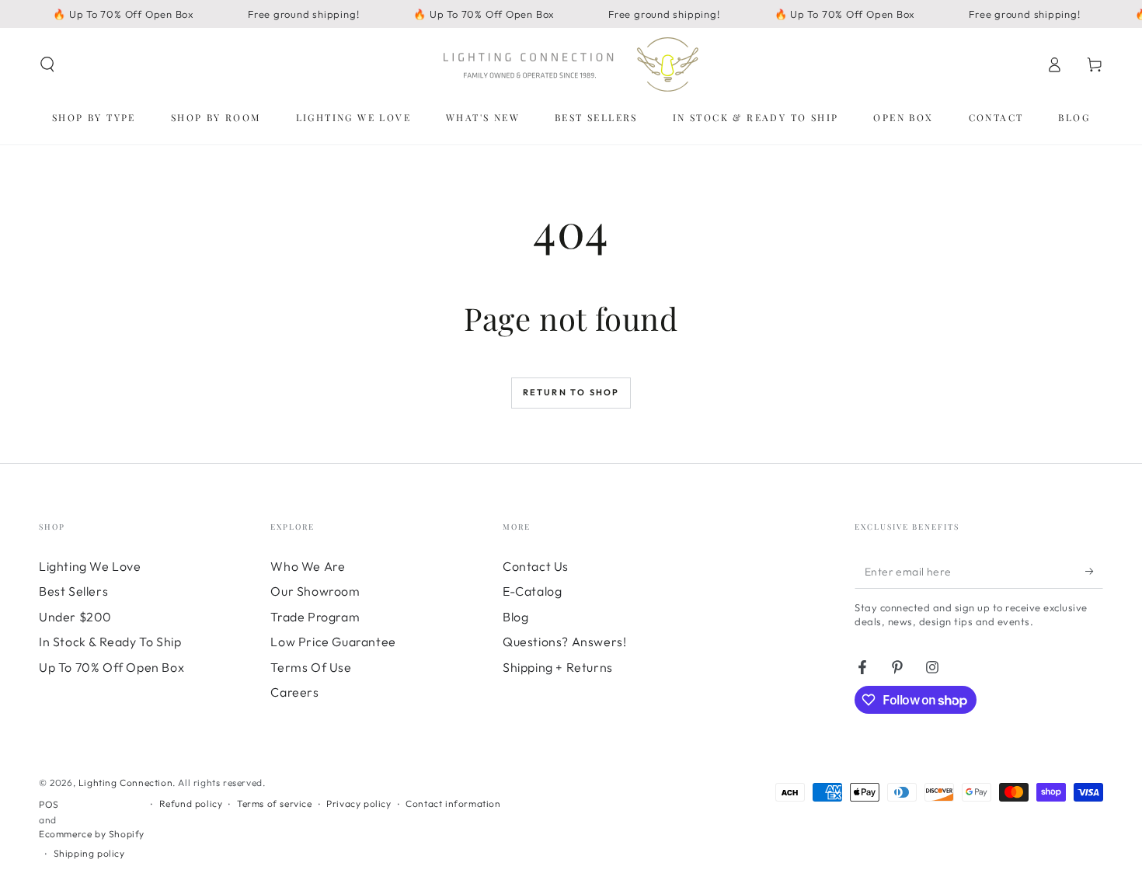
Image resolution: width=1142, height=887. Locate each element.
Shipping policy (89, 853)
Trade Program (315, 616)
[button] (47, 64)
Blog (515, 616)
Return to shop (571, 392)
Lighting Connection (125, 782)
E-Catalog (532, 591)
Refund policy (191, 803)
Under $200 (75, 616)
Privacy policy (358, 803)
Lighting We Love (90, 566)
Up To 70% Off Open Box (111, 667)
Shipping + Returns (558, 667)
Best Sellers (73, 591)
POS (49, 804)
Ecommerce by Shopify (91, 834)
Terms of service (274, 803)
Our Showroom (315, 591)
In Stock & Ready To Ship (110, 641)
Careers (294, 692)
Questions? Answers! (564, 641)
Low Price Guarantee (332, 641)
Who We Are (307, 566)
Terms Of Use (310, 667)
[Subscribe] (1094, 571)
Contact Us (536, 566)
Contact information (453, 803)
